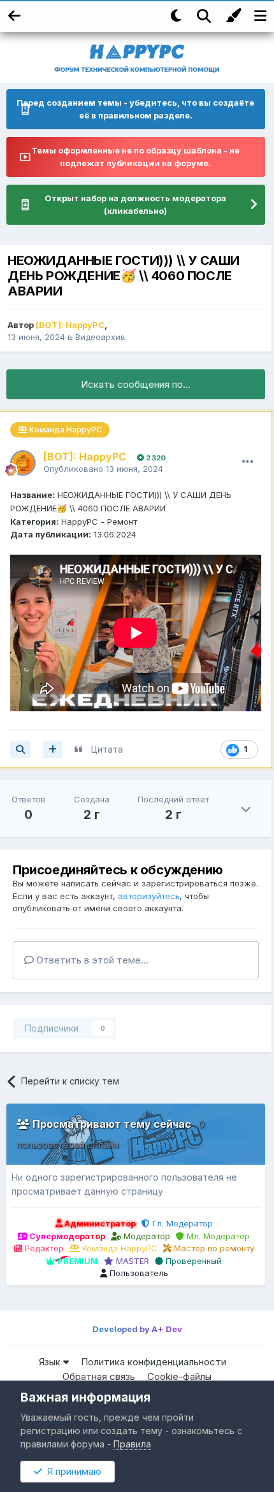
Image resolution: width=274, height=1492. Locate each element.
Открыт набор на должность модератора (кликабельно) (135, 204)
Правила (132, 1444)
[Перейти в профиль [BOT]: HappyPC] (23, 463)
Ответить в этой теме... (91, 960)
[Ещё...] (247, 461)
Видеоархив (100, 337)
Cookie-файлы (179, 1376)
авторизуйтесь (149, 896)
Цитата (107, 749)
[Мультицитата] (52, 749)
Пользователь (137, 1273)
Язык (51, 1362)
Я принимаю (71, 1471)
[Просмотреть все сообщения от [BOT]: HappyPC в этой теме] (20, 749)
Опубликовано (103, 469)
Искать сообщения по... (136, 384)
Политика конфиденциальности (153, 1362)
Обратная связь (98, 1376)
